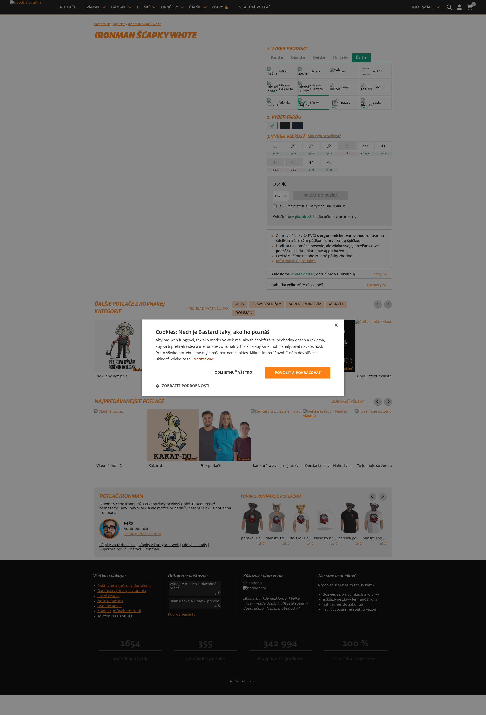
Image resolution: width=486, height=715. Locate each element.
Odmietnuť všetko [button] (233, 372)
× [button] (336, 325)
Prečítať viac (203, 358)
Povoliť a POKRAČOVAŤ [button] (298, 372)
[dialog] (243, 357)
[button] (182, 385)
